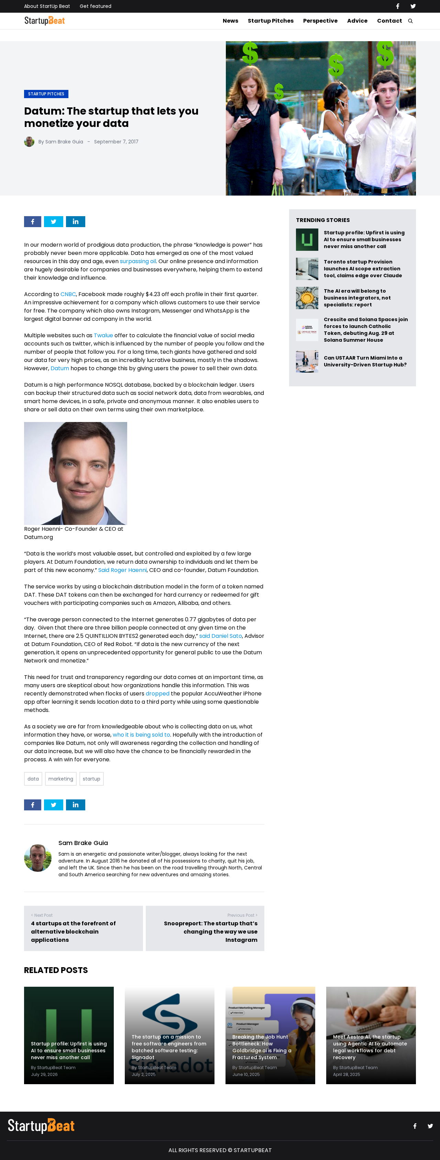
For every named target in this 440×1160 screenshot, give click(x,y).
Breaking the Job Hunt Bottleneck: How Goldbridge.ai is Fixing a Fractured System (262, 1047)
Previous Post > (242, 915)
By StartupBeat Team (53, 1067)
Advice (357, 21)
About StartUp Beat (47, 6)
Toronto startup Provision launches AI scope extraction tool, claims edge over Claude (363, 269)
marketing (60, 778)
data (33, 778)
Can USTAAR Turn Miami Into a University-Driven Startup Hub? (365, 361)
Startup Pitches (271, 21)
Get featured (95, 6)
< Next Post (42, 915)
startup (91, 778)
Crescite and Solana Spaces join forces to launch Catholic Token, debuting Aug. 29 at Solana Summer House (366, 329)
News (230, 21)
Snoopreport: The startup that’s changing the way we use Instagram (210, 931)
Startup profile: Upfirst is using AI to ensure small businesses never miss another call (364, 240)
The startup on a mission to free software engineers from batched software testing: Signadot (169, 1047)
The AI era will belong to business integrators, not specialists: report (357, 298)
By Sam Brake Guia (60, 141)
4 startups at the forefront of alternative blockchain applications (73, 931)
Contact (389, 21)
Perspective (320, 21)
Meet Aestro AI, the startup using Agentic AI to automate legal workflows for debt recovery (370, 1047)
